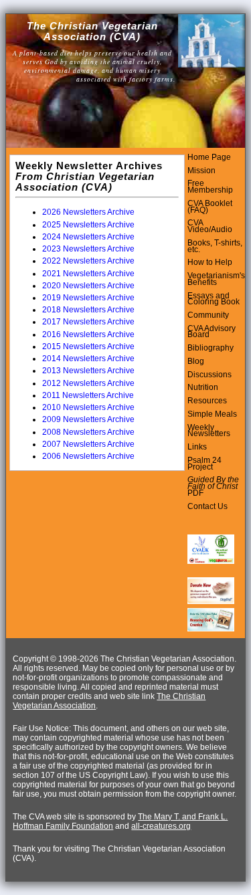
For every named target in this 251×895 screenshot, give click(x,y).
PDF (195, 493)
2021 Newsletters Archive (88, 273)
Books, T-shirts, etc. (214, 246)
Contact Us (207, 506)
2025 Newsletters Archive (88, 224)
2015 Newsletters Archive (88, 346)
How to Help (209, 262)
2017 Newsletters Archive (88, 321)
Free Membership (210, 187)
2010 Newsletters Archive (88, 407)
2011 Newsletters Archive (88, 395)
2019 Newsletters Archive (88, 297)
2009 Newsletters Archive (88, 419)
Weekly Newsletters (208, 431)
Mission (201, 170)
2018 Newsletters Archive (88, 309)
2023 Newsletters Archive (88, 249)
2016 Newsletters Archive (88, 334)
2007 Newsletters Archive (88, 444)
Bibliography (210, 348)
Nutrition (202, 387)
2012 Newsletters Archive (88, 383)
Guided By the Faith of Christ (213, 483)
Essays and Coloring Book (213, 299)
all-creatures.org (161, 826)
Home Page (209, 157)
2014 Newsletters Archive (88, 358)
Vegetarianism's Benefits (216, 279)
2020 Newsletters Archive (88, 285)
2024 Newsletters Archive (88, 236)
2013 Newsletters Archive (88, 370)
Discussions (209, 374)
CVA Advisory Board (211, 332)
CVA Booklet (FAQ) (209, 207)
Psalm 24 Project (204, 464)
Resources (207, 400)
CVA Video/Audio (209, 226)
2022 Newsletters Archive (88, 261)
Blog (195, 361)
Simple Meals (212, 414)
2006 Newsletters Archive (88, 456)
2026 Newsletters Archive (88, 212)
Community (208, 315)
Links (197, 447)
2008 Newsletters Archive (88, 432)
